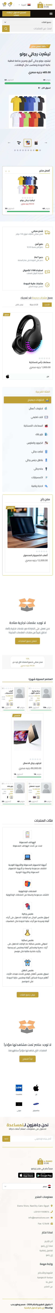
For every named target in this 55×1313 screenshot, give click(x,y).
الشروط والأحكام (45, 1273)
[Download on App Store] (26, 1175)
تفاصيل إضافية (46, 1250)
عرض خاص (19, 304)
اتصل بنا (49, 1282)
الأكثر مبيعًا (34, 304)
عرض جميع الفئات (27, 995)
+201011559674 (41, 1211)
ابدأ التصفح (27, 1059)
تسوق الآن (46, 88)
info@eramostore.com (39, 1217)
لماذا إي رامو (47, 1246)
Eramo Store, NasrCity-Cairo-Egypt (33, 1205)
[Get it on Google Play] (44, 1175)
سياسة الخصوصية (45, 1277)
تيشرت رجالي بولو (35, 54)
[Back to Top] (49, 1307)
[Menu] (51, 13)
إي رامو (49, 1255)
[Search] (6, 28)
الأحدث (47, 304)
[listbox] (27, 1186)
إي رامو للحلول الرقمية (34, 1308)
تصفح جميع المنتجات (27, 641)
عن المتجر (48, 1286)
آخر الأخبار (49, 1241)
